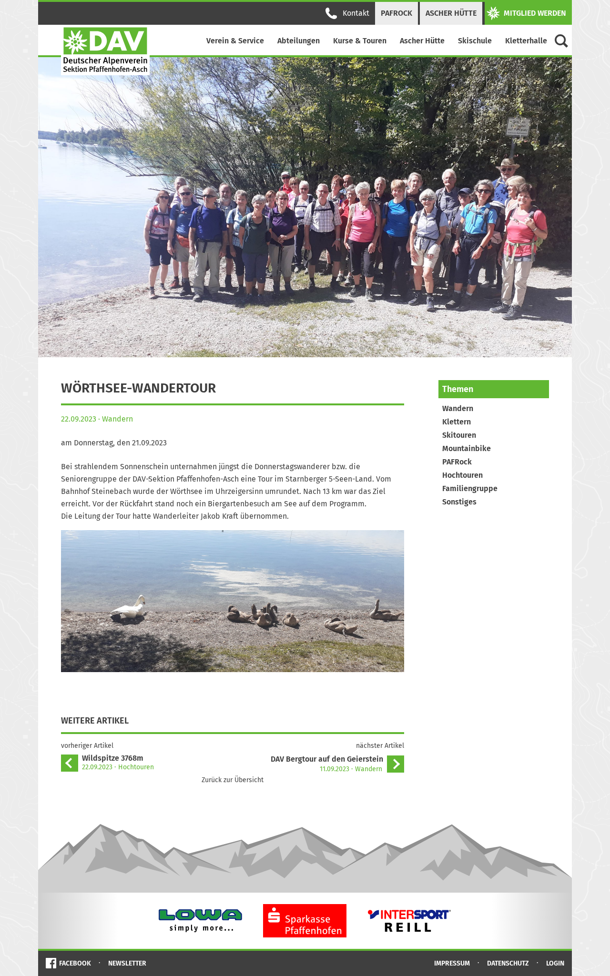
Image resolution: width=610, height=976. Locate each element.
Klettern (456, 421)
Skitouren (459, 435)
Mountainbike (466, 448)
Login (555, 963)
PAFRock (396, 13)
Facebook (75, 963)
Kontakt (356, 13)
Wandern (457, 408)
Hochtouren (462, 475)
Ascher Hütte (451, 13)
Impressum (452, 963)
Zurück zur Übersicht (233, 780)
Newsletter (127, 963)
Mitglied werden (535, 13)
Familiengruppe (470, 488)
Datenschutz (508, 963)
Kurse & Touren (359, 40)
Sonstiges (459, 501)
